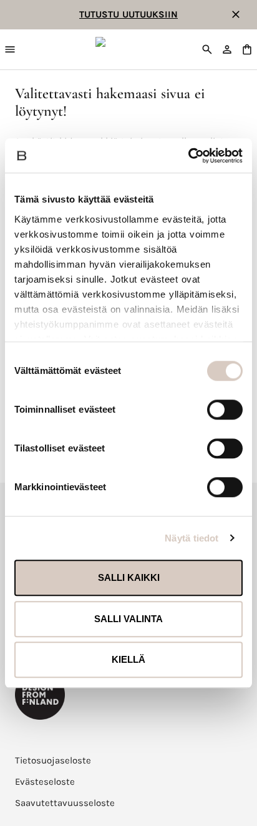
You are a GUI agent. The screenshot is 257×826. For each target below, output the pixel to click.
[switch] (225, 410)
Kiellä (128, 659)
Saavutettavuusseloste (65, 802)
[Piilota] (236, 14)
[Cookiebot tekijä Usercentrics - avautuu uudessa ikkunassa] (188, 156)
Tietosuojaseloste (53, 760)
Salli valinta (128, 618)
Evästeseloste (45, 781)
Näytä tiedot (191, 538)
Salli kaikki (129, 577)
